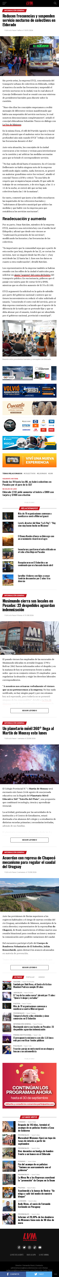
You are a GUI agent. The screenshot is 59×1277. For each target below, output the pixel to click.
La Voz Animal (44, 1254)
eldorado (42, 474)
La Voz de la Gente (16, 1254)
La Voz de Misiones (11, 124)
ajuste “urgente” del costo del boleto (32, 274)
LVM (51, 474)
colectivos (30, 474)
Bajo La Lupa (31, 1254)
